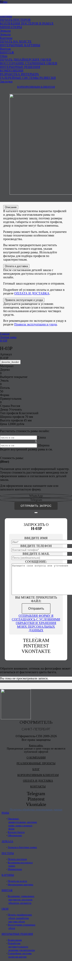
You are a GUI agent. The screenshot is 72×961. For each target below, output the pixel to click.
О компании (36, 757)
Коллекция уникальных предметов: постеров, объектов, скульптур (21, 899)
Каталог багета (16, 832)
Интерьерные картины (20, 884)
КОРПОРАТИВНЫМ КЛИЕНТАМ (38, 775)
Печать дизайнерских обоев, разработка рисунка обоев (20, 918)
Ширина (43, 445)
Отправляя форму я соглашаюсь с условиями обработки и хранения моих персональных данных (36, 623)
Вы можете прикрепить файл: (36, 599)
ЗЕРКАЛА (7, 841)
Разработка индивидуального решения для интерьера (21, 946)
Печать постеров (17, 859)
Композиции (15, 940)
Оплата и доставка (38, 780)
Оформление (15, 835)
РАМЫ (5, 812)
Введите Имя (36, 538)
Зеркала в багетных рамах (22, 847)
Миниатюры (15, 869)
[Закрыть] (36, 512)
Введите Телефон (36, 546)
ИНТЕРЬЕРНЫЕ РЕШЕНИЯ (17, 934)
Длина (41, 437)
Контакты (38, 786)
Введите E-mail (36, 553)
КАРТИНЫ (8, 875)
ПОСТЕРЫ (8, 853)
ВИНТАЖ (7, 890)
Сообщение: (36, 561)
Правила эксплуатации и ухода (35, 324)
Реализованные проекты (36, 763)
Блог (36, 769)
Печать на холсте (17, 881)
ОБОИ (5, 908)
